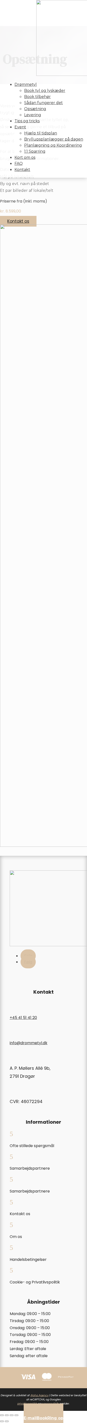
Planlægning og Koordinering (53, 145)
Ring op (55, 1418)
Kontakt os (18, 221)
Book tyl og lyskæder (44, 90)
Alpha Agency (39, 1395)
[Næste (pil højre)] (7, 1421)
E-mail (30, 1418)
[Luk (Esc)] (16, 1415)
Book (42, 1418)
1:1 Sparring (34, 151)
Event (20, 127)
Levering (32, 115)
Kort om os (24, 157)
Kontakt (22, 169)
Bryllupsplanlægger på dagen (53, 139)
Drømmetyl (25, 84)
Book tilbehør (37, 96)
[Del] (12, 1415)
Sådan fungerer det (43, 102)
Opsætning (35, 108)
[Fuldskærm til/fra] (7, 1415)
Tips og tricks (27, 121)
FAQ (18, 163)
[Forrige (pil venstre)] (2, 1421)
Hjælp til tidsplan (40, 133)
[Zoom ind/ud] (2, 1415)
